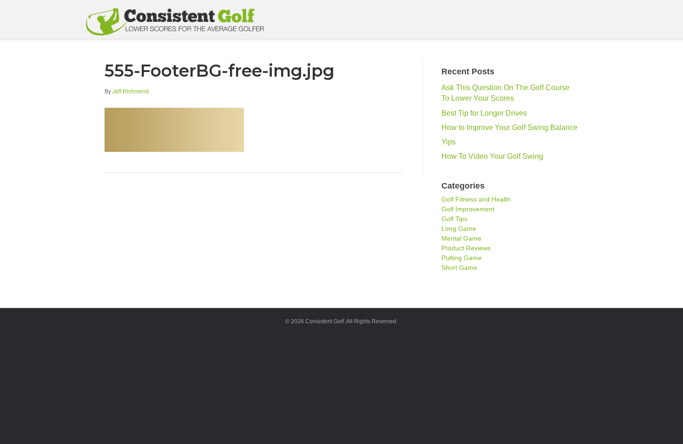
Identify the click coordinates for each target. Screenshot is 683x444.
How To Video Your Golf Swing (492, 156)
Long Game (458, 228)
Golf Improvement (467, 209)
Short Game (459, 267)
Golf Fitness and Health (476, 199)
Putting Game (461, 257)
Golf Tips (454, 218)
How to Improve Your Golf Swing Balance (509, 127)
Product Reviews (466, 248)
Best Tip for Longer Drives (484, 113)
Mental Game (461, 238)
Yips (448, 142)
